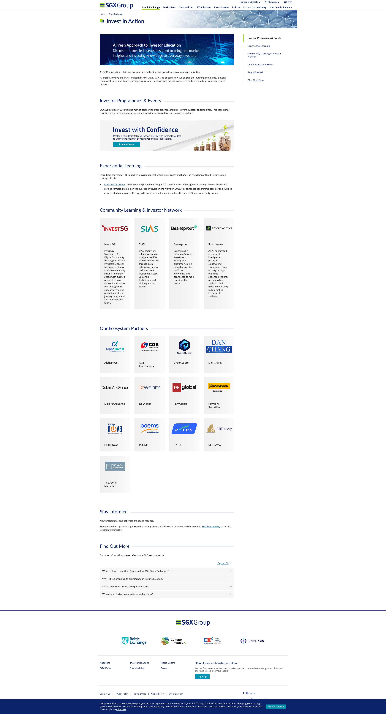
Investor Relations (139, 663)
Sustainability (137, 668)
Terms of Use (140, 694)
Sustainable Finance (280, 7)
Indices (236, 7)
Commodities (186, 7)
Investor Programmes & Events (264, 38)
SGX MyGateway (211, 526)
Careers (164, 668)
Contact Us (105, 694)
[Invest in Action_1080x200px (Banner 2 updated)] (167, 150)
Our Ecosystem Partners (261, 64)
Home (102, 14)
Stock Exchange (151, 7)
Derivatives (169, 7)
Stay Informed (255, 72)
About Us (105, 663)
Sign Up (202, 676)
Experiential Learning (259, 46)
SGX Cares (105, 668)
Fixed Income (221, 7)
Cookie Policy (157, 694)
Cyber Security (176, 694)
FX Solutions (204, 7)
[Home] (120, 5)
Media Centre (167, 663)
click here (121, 709)
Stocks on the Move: (114, 184)
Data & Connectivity (254, 7)
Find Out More (256, 80)
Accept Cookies (275, 706)
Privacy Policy (122, 694)
